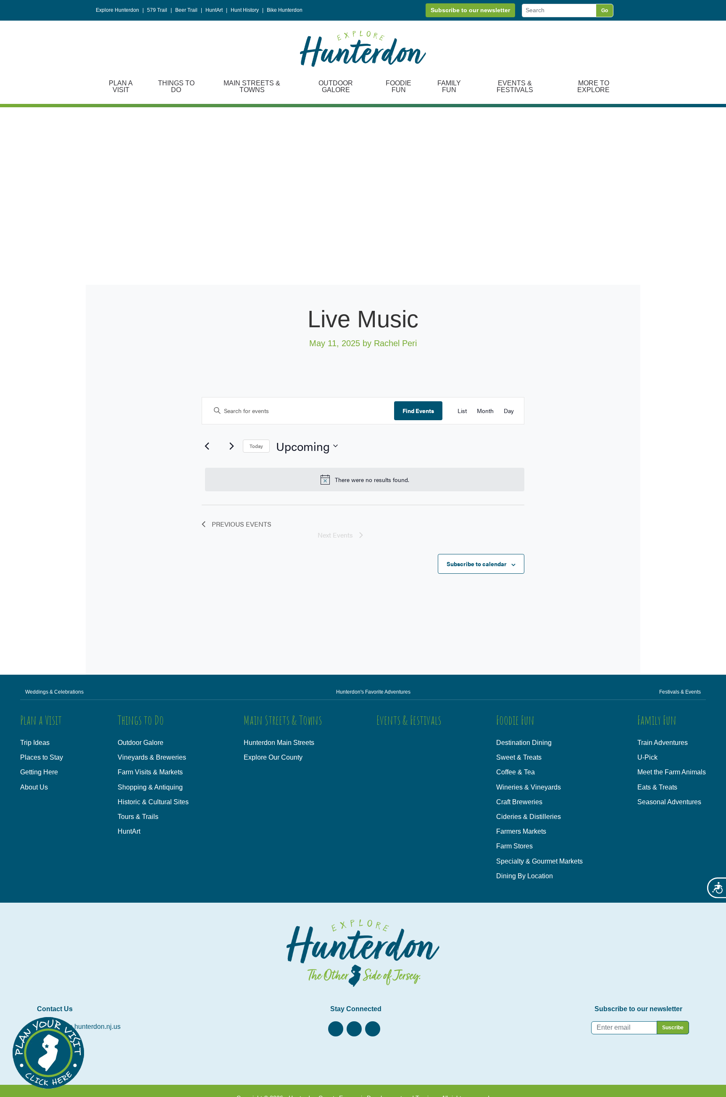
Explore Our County (273, 757)
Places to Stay (41, 757)
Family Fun (449, 86)
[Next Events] (231, 446)
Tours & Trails (138, 816)
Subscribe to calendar (477, 563)
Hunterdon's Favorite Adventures (373, 692)
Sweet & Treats (519, 757)
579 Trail (157, 10)
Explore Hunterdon (117, 10)
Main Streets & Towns (252, 86)
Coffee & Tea (515, 772)
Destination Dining (524, 742)
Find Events (418, 410)
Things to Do (176, 86)
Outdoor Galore (335, 86)
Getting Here (39, 772)
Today (256, 446)
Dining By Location (524, 876)
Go (604, 10)
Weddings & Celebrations (54, 692)
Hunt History (245, 10)
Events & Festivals (515, 86)
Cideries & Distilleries (528, 816)
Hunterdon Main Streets (279, 742)
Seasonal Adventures (669, 802)
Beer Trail (186, 10)
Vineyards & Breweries (152, 757)
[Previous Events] (207, 446)
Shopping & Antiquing (150, 787)
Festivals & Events (680, 692)
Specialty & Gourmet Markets (539, 861)
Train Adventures (662, 742)
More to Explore (593, 86)
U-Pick (647, 757)
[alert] (364, 479)
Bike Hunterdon (284, 10)
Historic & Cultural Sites (153, 802)
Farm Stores (514, 846)
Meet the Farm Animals (671, 772)
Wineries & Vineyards (528, 787)
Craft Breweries (519, 802)
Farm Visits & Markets (150, 772)
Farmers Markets (521, 831)
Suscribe (673, 1028)
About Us (34, 787)
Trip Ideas (35, 742)
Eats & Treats (657, 787)
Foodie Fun (398, 86)
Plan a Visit (121, 86)
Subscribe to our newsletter (470, 10)
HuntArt (214, 10)
